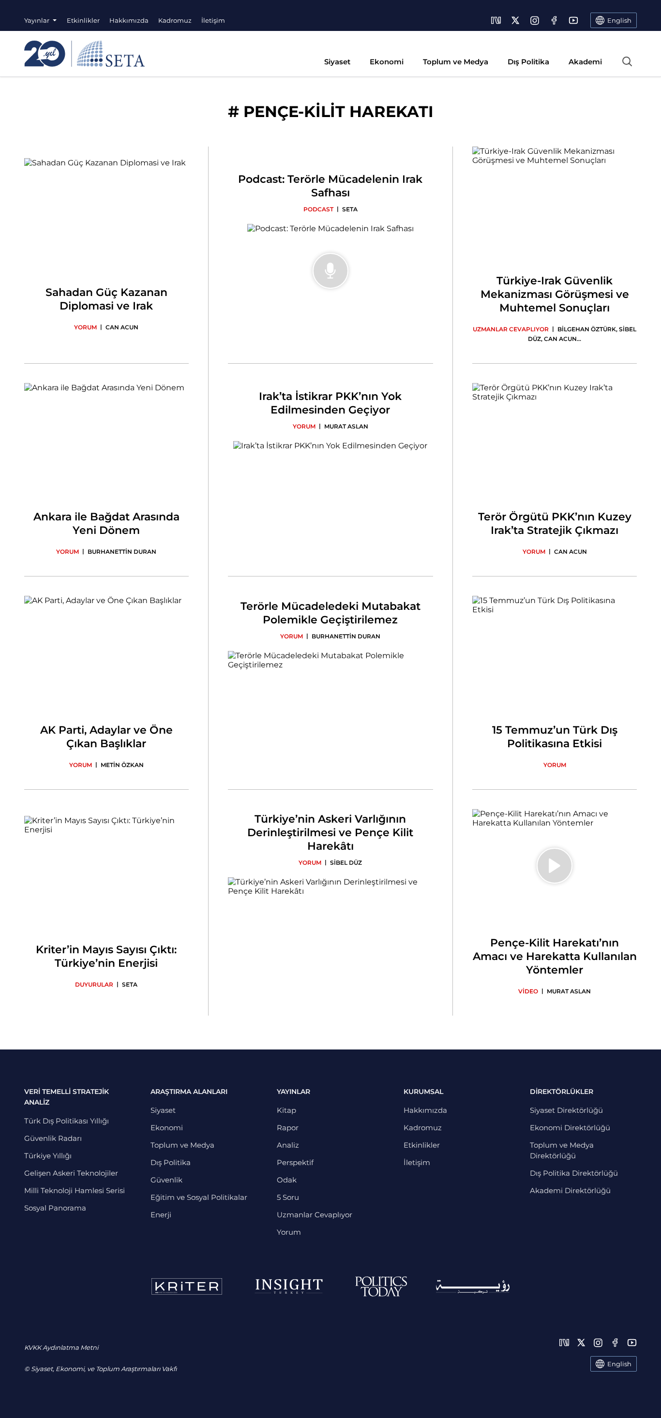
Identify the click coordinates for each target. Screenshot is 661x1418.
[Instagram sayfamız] (534, 20)
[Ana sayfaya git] (84, 54)
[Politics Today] (381, 1286)
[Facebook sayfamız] (554, 20)
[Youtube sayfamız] (573, 20)
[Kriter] (186, 1286)
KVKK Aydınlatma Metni (61, 1347)
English (619, 1364)
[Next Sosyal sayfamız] (496, 20)
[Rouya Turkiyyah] (473, 1286)
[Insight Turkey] (288, 1286)
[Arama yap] (627, 61)
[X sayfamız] (515, 20)
